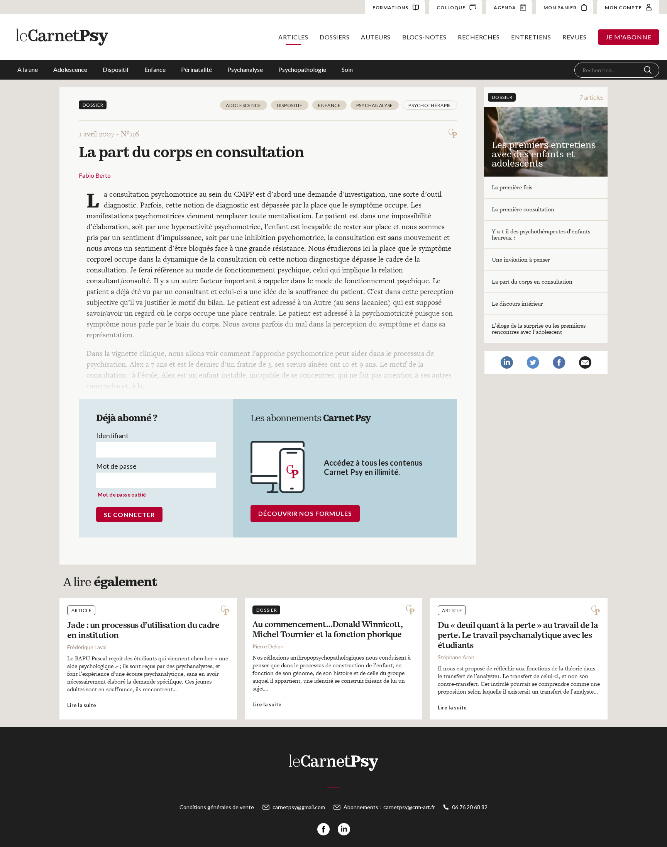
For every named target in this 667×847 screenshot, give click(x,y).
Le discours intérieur (517, 303)
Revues (574, 37)
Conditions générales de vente (216, 807)
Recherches (478, 37)
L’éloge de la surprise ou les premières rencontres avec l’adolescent (539, 328)
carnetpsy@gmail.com (299, 807)
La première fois (512, 187)
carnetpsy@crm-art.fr (409, 807)
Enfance (155, 69)
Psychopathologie (302, 69)
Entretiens (531, 37)
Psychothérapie (429, 105)
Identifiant (112, 435)
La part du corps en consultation (532, 281)
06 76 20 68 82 (470, 807)
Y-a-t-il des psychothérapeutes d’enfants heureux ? (541, 234)
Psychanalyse (245, 69)
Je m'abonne (629, 37)
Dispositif (116, 69)
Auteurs (376, 37)
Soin (347, 69)
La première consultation (523, 209)
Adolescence (70, 69)
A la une (27, 69)
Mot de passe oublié (122, 494)
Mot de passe (116, 466)
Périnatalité (196, 69)
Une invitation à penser (521, 259)
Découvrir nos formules (305, 513)
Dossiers (334, 37)
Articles (293, 37)
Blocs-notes (424, 37)
